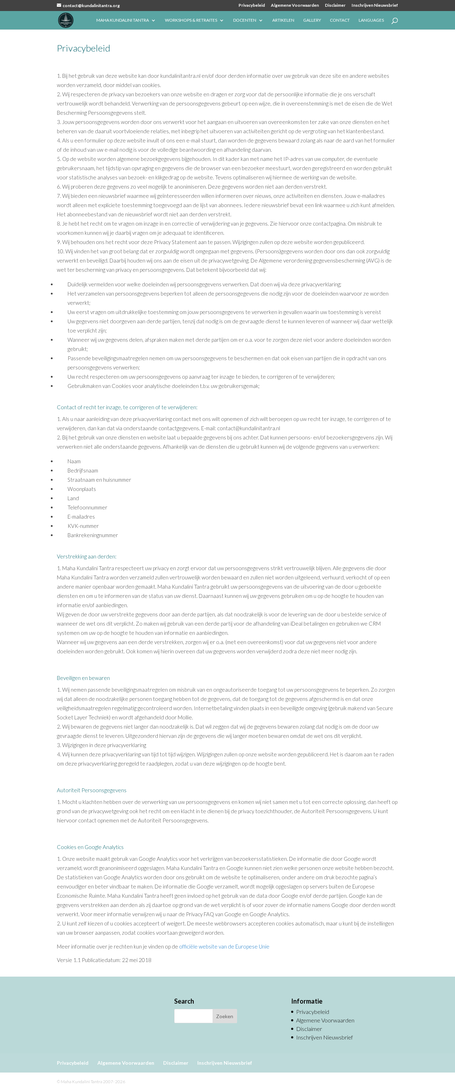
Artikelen (283, 20)
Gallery (312, 20)
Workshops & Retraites (191, 20)
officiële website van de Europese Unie (224, 946)
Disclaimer (335, 5)
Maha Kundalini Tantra (122, 20)
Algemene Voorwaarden (295, 5)
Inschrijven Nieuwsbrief (375, 5)
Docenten (244, 20)
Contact (340, 20)
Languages (371, 20)
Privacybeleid (252, 5)
